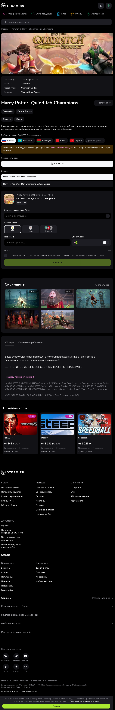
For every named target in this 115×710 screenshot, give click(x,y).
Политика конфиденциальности (12, 531)
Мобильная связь (44, 581)
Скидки (4, 572)
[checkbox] (5, 255)
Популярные (7, 576)
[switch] (106, 242)
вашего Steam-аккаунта (62, 147)
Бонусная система (45, 509)
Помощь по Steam (45, 487)
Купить (57, 262)
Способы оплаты (44, 491)
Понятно (56, 706)
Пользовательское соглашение (10, 538)
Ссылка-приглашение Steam (56, 213)
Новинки (5, 581)
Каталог (15, 29)
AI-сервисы (41, 576)
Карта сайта (77, 500)
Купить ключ (7, 500)
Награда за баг (43, 514)
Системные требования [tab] (30, 342)
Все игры (5, 567)
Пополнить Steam (10, 487)
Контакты (41, 500)
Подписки (41, 572)
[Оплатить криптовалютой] (48, 229)
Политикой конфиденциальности (84, 701)
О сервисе (76, 487)
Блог (73, 491)
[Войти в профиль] (101, 6)
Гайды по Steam (9, 505)
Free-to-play (7, 590)
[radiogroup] (57, 229)
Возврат (40, 496)
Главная (4, 29)
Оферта (5, 525)
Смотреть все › (102, 285)
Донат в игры (42, 567)
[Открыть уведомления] (109, 6)
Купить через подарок (12, 496)
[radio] (12, 229)
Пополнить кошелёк (11, 491)
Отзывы (40, 505)
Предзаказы (7, 585)
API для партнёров (80, 496)
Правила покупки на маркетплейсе (11, 546)
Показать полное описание (19, 377)
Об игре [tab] (9, 342)
